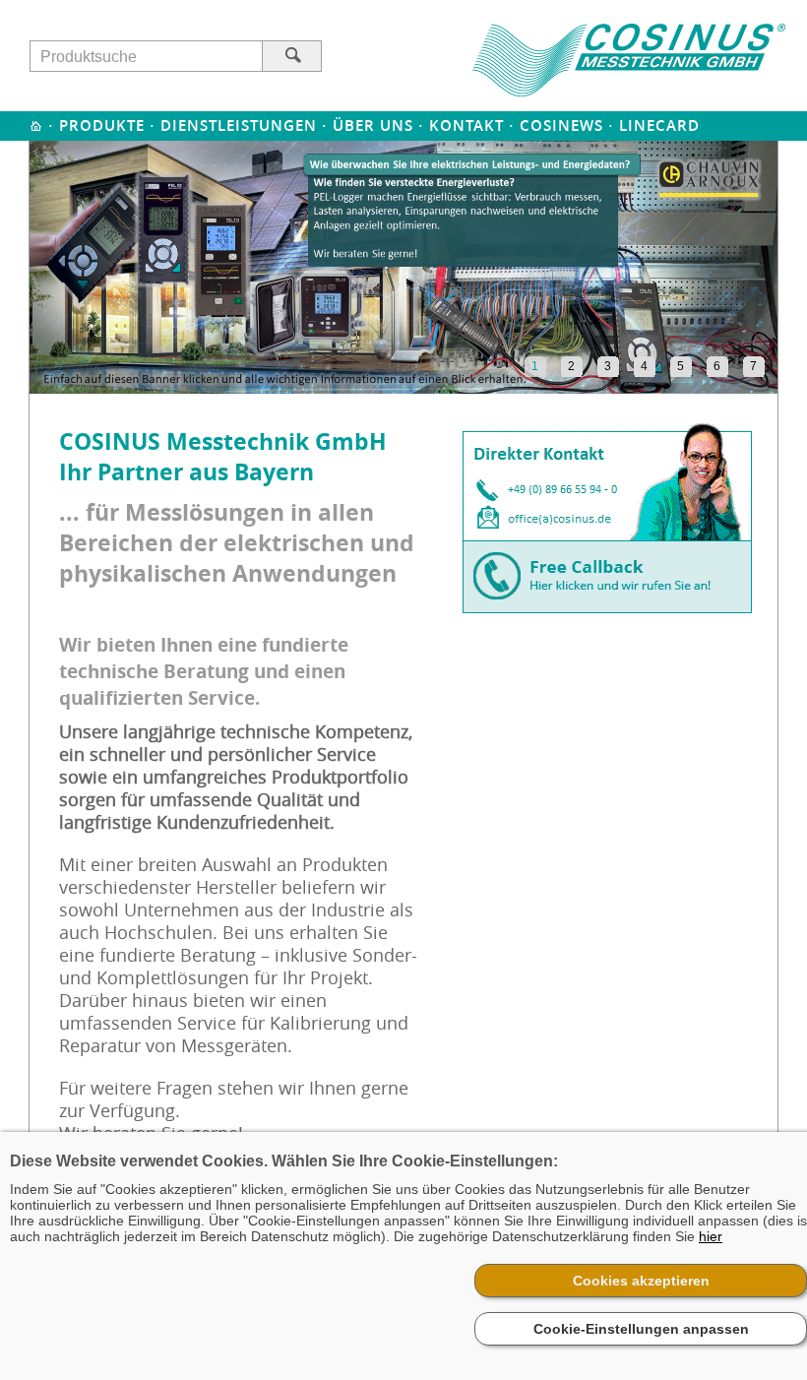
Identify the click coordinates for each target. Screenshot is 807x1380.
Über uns (373, 125)
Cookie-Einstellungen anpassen (641, 1329)
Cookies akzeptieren (641, 1280)
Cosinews (561, 125)
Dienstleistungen (238, 125)
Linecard (659, 125)
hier (710, 1236)
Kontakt (466, 125)
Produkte (102, 125)
